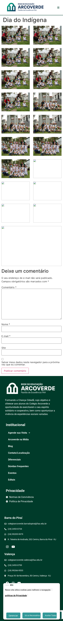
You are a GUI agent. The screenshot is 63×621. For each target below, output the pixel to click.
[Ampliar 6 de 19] (57, 74)
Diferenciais (14, 459)
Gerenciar (13, 615)
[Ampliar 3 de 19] (25, 51)
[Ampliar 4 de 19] (57, 51)
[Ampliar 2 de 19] (57, 29)
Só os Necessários (32, 615)
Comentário (8, 287)
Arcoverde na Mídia (18, 439)
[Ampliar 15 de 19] (25, 185)
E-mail (5, 336)
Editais (11, 479)
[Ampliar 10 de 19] (57, 118)
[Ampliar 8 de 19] (57, 96)
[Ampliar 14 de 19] (57, 163)
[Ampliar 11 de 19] (25, 140)
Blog (10, 446)
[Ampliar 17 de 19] (25, 207)
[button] (31, 432)
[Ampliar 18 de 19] (57, 207)
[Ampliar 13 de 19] (25, 163)
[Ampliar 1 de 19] (25, 29)
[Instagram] (7, 547)
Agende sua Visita (17, 432)
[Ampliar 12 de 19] (57, 140)
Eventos (12, 473)
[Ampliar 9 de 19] (25, 118)
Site (3, 348)
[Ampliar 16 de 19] (57, 185)
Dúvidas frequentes (18, 466)
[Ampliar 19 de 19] (57, 229)
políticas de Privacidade (16, 595)
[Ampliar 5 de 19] (25, 74)
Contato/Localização (19, 453)
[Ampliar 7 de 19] (25, 96)
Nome (5, 324)
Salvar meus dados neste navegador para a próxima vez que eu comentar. (30, 363)
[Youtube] (13, 547)
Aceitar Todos (50, 615)
